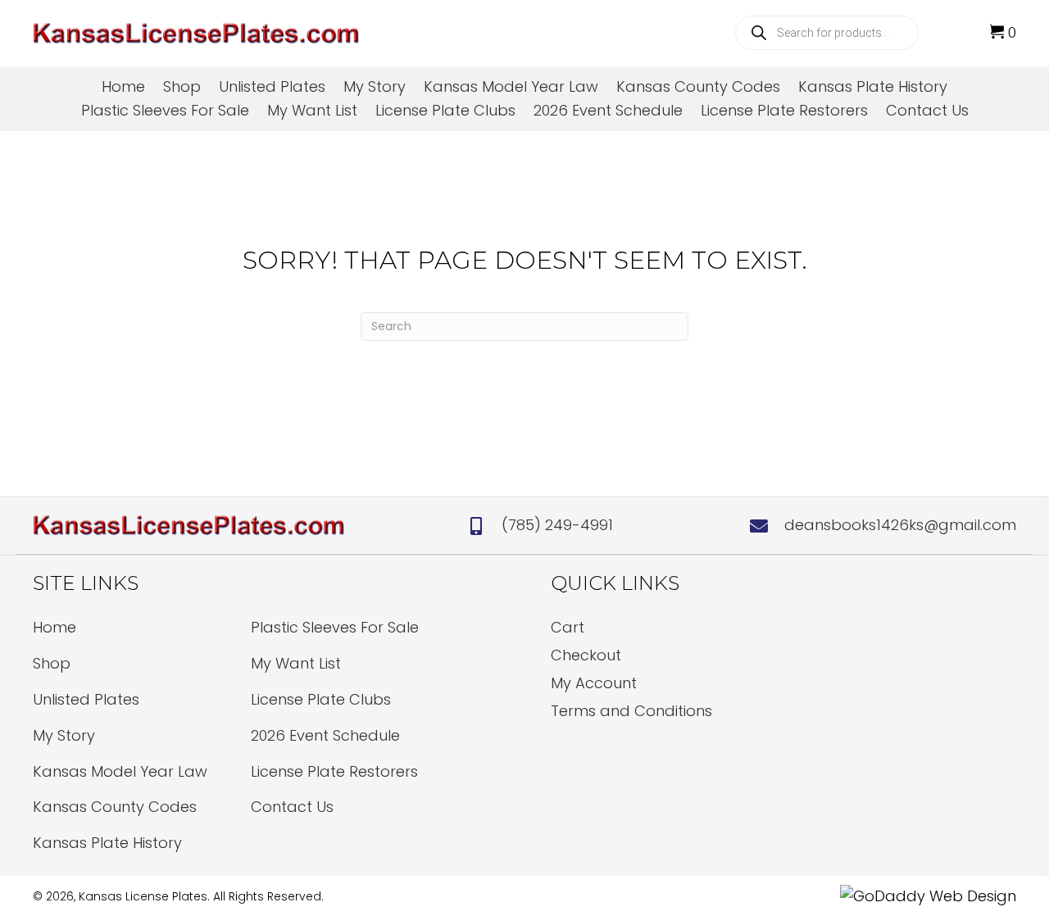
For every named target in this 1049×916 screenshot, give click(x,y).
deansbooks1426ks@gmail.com (900, 525)
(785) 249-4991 (557, 525)
